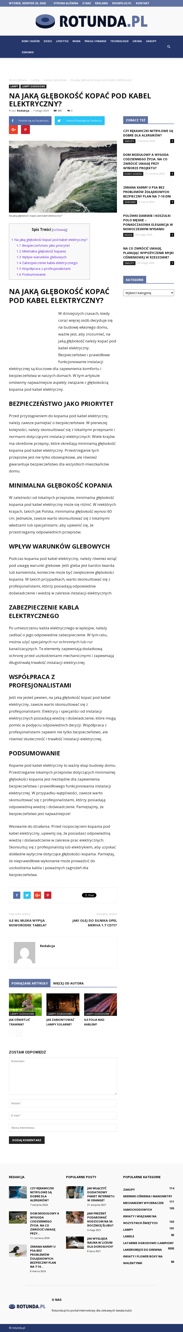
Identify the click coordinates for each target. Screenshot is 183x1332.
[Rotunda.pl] (91, 21)
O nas (86, 3)
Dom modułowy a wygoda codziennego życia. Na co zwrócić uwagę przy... (44, 1223)
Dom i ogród (31, 41)
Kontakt (142, 3)
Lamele (128, 1236)
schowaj (59, 229)
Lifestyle (62, 41)
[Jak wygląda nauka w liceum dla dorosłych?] (75, 1242)
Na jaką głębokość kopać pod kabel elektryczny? (49, 239)
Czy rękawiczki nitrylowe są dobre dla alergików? (148, 133)
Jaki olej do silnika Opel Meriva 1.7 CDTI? (94, 922)
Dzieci (48, 41)
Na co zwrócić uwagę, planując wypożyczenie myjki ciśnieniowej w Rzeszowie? (148, 252)
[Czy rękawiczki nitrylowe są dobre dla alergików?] (18, 1192)
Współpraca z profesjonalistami (44, 268)
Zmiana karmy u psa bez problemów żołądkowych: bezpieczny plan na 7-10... (43, 1257)
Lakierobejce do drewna (142, 1250)
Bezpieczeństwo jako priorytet (43, 245)
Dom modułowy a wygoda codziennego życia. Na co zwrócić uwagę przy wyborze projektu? (146, 161)
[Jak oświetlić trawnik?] (25, 1004)
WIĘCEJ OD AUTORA (68, 983)
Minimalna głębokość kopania (41, 251)
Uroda (137, 41)
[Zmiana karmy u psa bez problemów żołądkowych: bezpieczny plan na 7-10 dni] (18, 1251)
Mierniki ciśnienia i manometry (147, 1196)
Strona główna (66, 3)
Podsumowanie (31, 274)
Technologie (119, 41)
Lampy (14, 86)
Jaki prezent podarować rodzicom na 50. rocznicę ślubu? (100, 1219)
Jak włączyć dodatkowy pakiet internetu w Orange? (100, 1194)
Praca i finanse (95, 41)
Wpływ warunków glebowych (42, 257)
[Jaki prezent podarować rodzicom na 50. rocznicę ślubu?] (75, 1217)
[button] (168, 46)
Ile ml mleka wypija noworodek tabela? (28, 922)
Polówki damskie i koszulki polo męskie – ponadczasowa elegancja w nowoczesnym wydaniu (148, 222)
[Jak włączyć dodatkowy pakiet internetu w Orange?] (75, 1192)
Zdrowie (28, 52)
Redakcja (23, 110)
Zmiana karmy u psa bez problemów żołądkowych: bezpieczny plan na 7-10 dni (147, 191)
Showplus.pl (122, 3)
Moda (77, 41)
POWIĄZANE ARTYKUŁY (30, 983)
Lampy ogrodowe (33, 86)
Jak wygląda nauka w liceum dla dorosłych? (100, 1242)
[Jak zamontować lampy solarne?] (62, 1004)
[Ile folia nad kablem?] (100, 1004)
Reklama (101, 3)
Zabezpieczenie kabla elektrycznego (47, 262)
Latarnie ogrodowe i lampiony (148, 1243)
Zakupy (151, 41)
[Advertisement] (91, 67)
